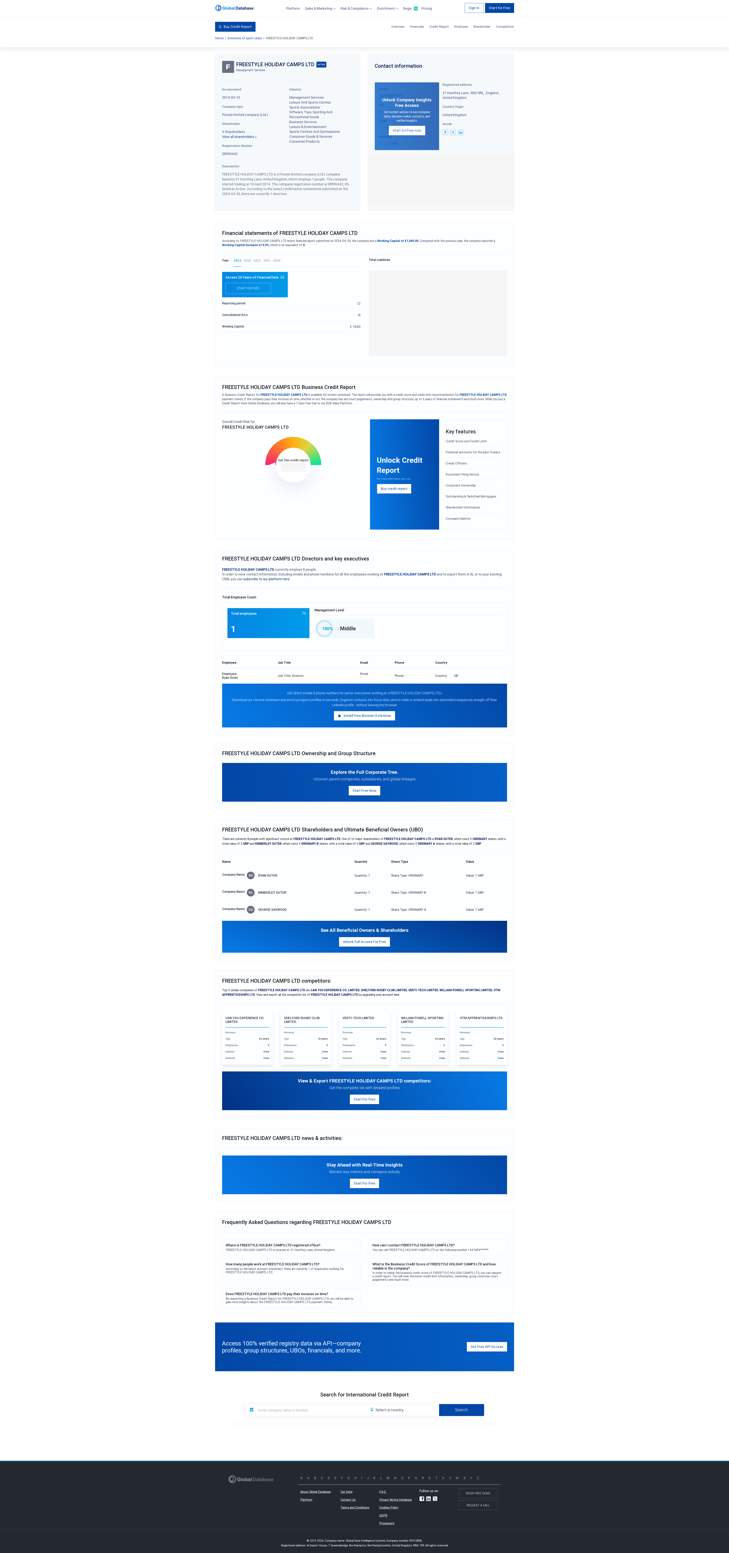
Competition (505, 26)
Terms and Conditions (355, 1507)
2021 (267, 260)
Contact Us (348, 1500)
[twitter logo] (453, 132)
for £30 (293, 467)
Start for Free (499, 8)
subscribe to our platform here (266, 579)
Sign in (474, 8)
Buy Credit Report (238, 26)
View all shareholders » (239, 137)
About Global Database (315, 1492)
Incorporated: (232, 89)
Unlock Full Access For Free (364, 942)
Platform (293, 8)
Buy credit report (394, 488)
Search (461, 1409)
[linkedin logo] (460, 132)
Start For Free (364, 1099)
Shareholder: (231, 124)
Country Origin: (453, 107)
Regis (409, 8)
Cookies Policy (388, 1507)
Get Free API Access (487, 1346)
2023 (247, 260)
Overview (398, 26)
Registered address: (458, 85)
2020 (276, 260)
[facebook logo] (445, 132)
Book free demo (478, 1493)
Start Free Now (364, 790)
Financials (417, 26)
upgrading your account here (380, 995)
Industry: (295, 89)
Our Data (346, 1492)
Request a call (478, 1505)
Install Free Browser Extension (367, 715)
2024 (237, 260)
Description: (231, 166)
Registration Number (237, 146)
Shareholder (482, 26)
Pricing (426, 8)
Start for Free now (407, 130)
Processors (386, 1523)
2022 (257, 260)
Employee (461, 26)
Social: (447, 124)
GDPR (383, 1515)
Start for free (248, 288)
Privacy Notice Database (395, 1500)
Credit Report (439, 26)
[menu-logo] (234, 8)
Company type (232, 107)
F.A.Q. (382, 1492)
